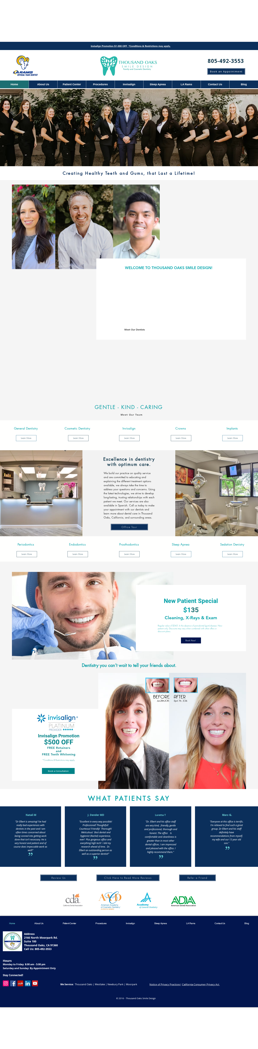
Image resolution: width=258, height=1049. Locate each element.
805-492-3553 (43, 949)
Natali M (31, 815)
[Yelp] (20, 983)
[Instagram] (6, 983)
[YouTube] (35, 983)
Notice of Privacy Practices (164, 984)
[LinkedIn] (28, 983)
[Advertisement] (129, 21)
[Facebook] (13, 983)
